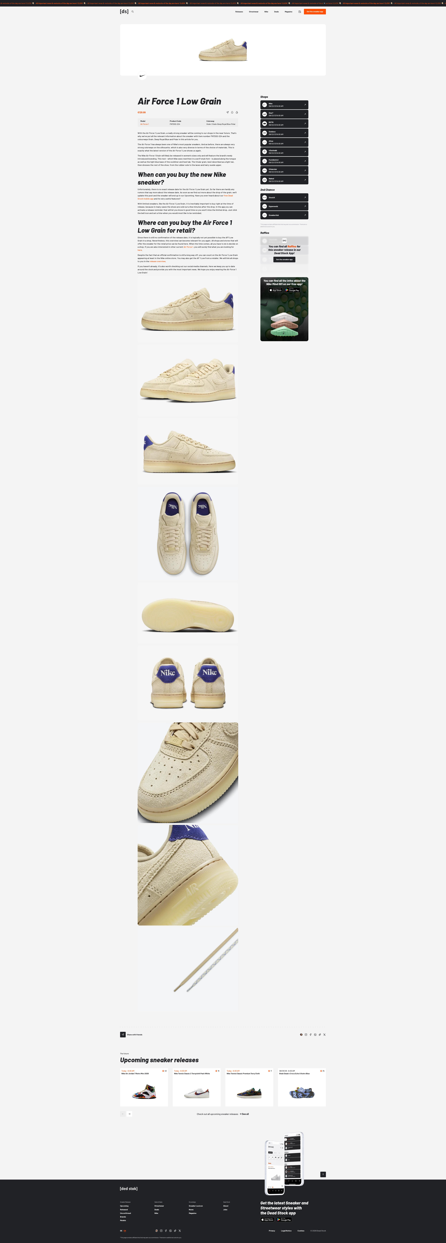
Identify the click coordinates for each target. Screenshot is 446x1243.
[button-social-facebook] (310, 1034)
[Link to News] (132, 11)
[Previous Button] (123, 1114)
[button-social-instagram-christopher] (301, 1034)
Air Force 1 (188, 247)
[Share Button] (227, 112)
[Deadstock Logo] (124, 11)
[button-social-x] (324, 1034)
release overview (157, 261)
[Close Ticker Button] (324, 3)
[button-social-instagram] (306, 1034)
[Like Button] (236, 112)
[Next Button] (129, 1114)
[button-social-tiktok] (319, 1034)
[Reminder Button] (232, 112)
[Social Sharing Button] (123, 1034)
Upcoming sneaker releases (159, 1060)
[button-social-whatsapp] (315, 1034)
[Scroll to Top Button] (323, 1174)
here (140, 250)
